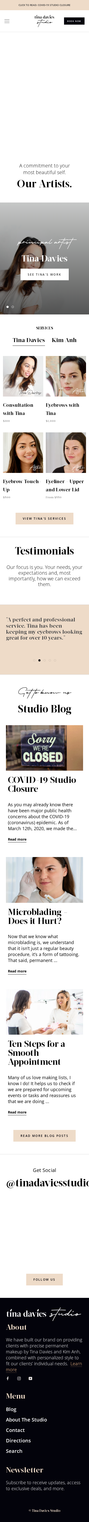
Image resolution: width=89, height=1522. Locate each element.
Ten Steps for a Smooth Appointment (36, 1053)
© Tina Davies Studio (44, 1511)
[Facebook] (7, 1378)
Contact (15, 1430)
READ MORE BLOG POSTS (44, 1136)
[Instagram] (19, 1378)
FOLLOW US (44, 1279)
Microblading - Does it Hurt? (37, 917)
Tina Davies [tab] (29, 341)
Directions (18, 1440)
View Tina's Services (44, 518)
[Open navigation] (6, 21)
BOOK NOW (74, 21)
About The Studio (26, 1419)
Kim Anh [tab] (64, 341)
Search (14, 1451)
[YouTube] (30, 1378)
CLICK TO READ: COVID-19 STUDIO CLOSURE (44, 5)
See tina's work (45, 274)
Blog (11, 1409)
